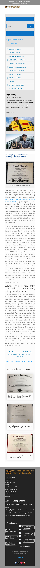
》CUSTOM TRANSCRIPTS (15, 85)
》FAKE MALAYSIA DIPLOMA (16, 63)
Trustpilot (20, 557)
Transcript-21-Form (12, 43)
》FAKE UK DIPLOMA (14, 53)
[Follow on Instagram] (21, 563)
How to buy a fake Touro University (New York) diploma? (20, 426)
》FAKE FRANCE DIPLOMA (15, 71)
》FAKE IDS (10, 81)
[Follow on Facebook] (16, 563)
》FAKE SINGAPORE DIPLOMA (16, 67)
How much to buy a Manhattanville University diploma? (19, 456)
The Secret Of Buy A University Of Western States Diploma (19, 396)
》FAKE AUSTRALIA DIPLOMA (16, 60)
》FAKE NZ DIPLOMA (14, 74)
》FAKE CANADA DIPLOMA (15, 56)
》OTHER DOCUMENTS (14, 89)
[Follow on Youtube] (24, 563)
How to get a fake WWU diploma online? (20, 361)
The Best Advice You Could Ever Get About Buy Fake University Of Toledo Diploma (20, 354)
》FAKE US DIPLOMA (13, 49)
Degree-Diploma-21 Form (14, 40)
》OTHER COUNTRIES (14, 78)
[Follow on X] (18, 563)
